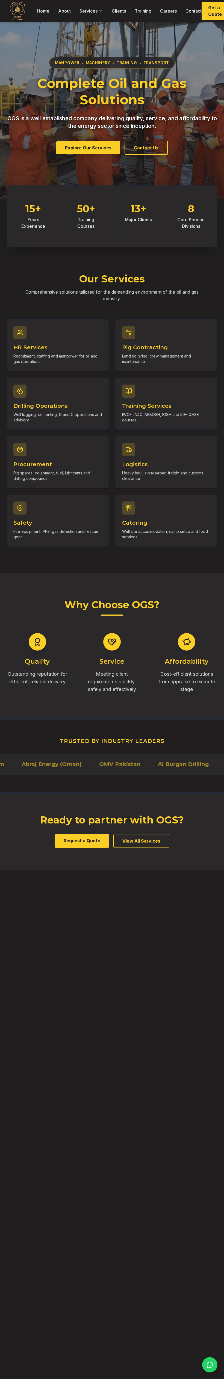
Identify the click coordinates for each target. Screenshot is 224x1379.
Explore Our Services (88, 147)
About (64, 11)
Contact (193, 11)
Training (143, 11)
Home (43, 11)
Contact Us (146, 147)
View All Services (141, 841)
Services (88, 11)
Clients (119, 11)
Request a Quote (82, 840)
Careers (168, 11)
